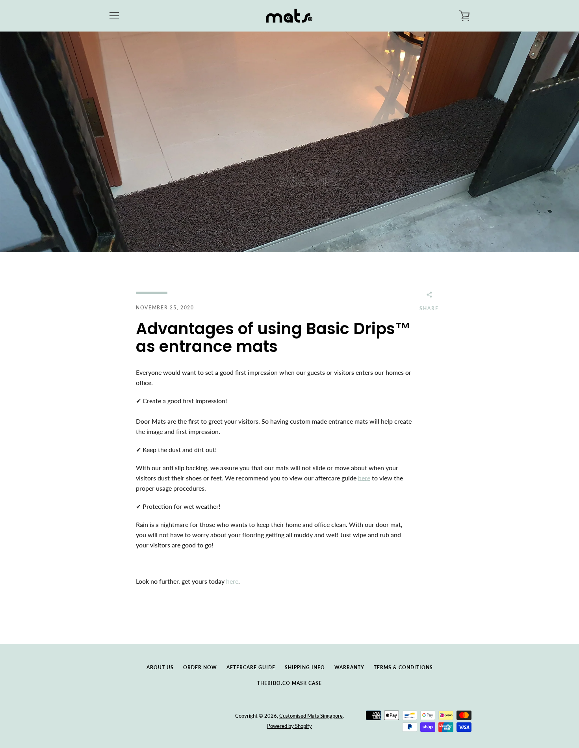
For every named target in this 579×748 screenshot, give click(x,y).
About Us (160, 667)
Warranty (349, 667)
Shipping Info (305, 667)
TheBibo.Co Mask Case (289, 683)
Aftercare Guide (250, 667)
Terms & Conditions (403, 667)
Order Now (200, 667)
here (364, 478)
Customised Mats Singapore (311, 716)
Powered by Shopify (289, 726)
